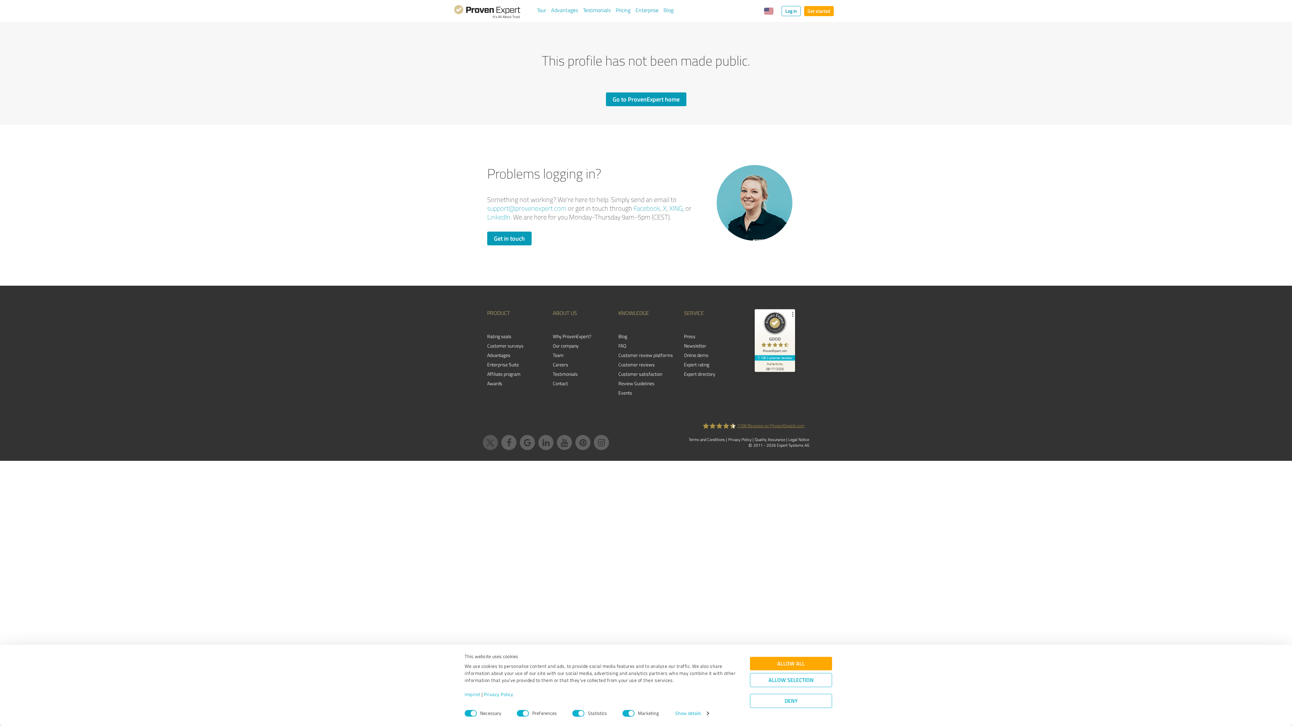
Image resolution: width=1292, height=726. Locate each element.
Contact (560, 383)
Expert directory (699, 374)
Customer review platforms (645, 355)
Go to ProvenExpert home (646, 99)
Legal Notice (798, 439)
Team (558, 355)
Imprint (472, 694)
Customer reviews (636, 364)
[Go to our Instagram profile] (601, 442)
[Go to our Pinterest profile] (582, 442)
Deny (791, 701)
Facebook (647, 208)
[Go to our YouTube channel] (564, 442)
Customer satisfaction (640, 374)
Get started (819, 11)
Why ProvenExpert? (572, 336)
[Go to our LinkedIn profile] (545, 442)
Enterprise (647, 10)
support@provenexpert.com (527, 208)
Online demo (696, 355)
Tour (541, 10)
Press (689, 336)
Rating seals (499, 336)
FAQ (622, 345)
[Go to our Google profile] (527, 442)
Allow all (791, 664)
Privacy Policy (498, 694)
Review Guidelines (636, 383)
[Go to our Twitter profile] (490, 442)
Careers (560, 364)
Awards (494, 383)
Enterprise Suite (503, 364)
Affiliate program (504, 374)
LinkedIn (498, 216)
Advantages (564, 10)
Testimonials (597, 10)
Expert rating (696, 364)
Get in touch (509, 238)
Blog (668, 10)
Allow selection (791, 680)
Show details (688, 713)
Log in (791, 11)
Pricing (623, 10)
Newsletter (695, 345)
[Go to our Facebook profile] (508, 442)
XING (676, 208)
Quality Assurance (770, 439)
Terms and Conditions (707, 439)
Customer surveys (505, 345)
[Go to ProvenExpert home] (487, 13)
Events (625, 393)
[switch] (523, 713)
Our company (566, 345)
